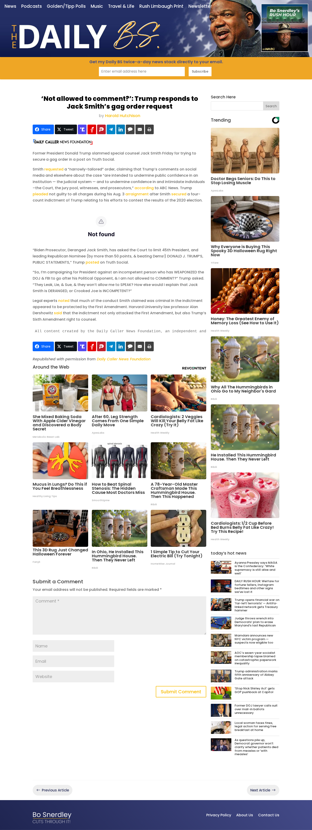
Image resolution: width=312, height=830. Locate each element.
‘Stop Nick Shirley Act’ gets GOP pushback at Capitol (255, 690)
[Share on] (130, 129)
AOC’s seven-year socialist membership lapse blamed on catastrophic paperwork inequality (255, 658)
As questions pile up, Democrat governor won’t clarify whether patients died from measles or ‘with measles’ (256, 747)
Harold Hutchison (122, 115)
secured (178, 194)
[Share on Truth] (82, 129)
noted (63, 300)
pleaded (40, 194)
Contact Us (268, 815)
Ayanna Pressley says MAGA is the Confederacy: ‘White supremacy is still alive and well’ (256, 568)
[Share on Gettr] (91, 129)
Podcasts (31, 6)
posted (92, 262)
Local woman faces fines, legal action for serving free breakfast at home (255, 726)
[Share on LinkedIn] (120, 129)
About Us (244, 815)
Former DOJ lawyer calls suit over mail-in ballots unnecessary (256, 709)
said (58, 313)
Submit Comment (181, 692)
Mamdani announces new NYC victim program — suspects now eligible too (254, 639)
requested (53, 169)
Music (97, 6)
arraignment (137, 194)
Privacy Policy (218, 815)
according (144, 188)
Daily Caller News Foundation (124, 359)
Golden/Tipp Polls (66, 6)
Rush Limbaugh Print (161, 6)
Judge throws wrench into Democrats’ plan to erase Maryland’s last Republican (255, 622)
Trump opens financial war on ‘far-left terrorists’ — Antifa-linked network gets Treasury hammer (257, 605)
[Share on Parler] (101, 129)
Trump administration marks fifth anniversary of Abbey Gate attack (256, 675)
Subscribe (200, 71)
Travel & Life (121, 6)
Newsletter (200, 6)
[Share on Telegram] (111, 129)
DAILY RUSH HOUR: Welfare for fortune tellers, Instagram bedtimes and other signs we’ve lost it (257, 586)
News (10, 6)
